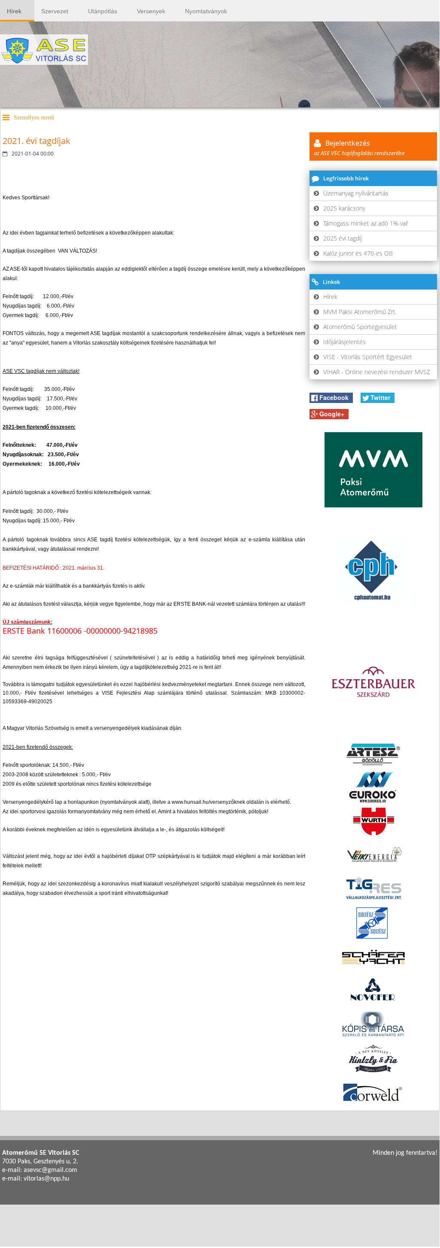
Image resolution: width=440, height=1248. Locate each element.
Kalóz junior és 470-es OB (358, 253)
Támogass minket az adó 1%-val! (365, 223)
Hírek (14, 11)
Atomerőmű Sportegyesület (360, 327)
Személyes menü (34, 117)
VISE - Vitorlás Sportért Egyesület (367, 357)
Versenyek (151, 11)
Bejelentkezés (359, 147)
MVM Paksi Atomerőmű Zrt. (360, 312)
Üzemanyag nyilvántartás (355, 193)
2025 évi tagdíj (342, 238)
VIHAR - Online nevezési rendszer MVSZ (376, 372)
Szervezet (54, 11)
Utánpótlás (102, 11)
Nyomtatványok (206, 11)
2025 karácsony (344, 208)
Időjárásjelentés (344, 342)
